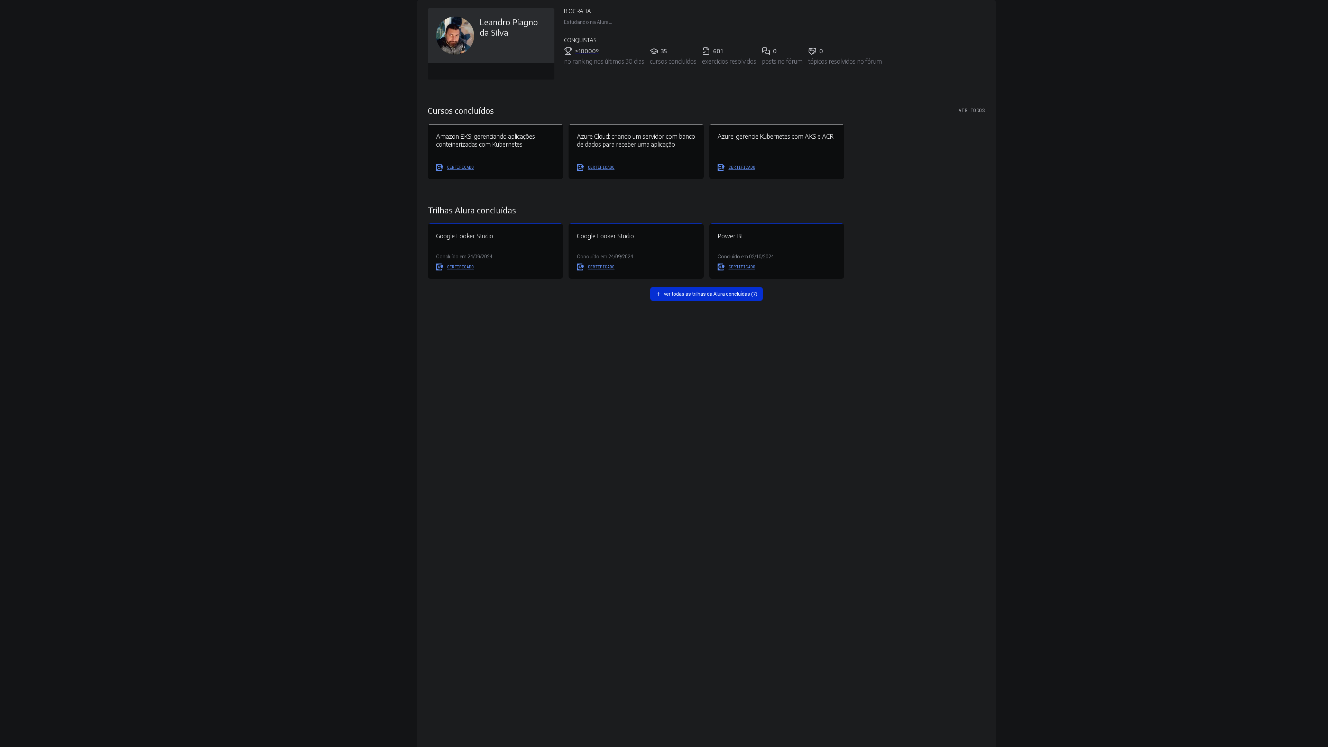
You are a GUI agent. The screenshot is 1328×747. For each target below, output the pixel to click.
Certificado (460, 167)
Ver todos (972, 110)
